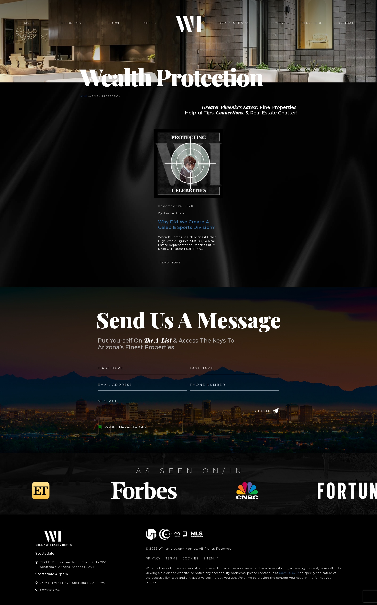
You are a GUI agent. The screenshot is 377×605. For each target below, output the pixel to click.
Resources (71, 23)
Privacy (153, 558)
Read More (170, 262)
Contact (346, 23)
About (29, 23)
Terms (172, 558)
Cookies (190, 558)
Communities (231, 23)
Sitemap (211, 558)
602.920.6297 (289, 573)
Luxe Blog (313, 23)
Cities (147, 23)
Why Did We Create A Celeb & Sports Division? (186, 224)
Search (113, 23)
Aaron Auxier (175, 213)
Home (84, 96)
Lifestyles (273, 23)
